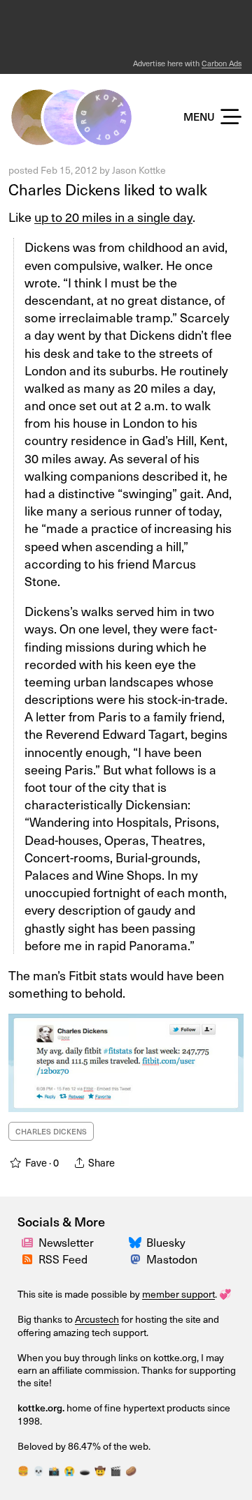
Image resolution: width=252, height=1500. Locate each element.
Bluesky (166, 1241)
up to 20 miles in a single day (113, 216)
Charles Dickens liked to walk (107, 188)
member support (178, 1294)
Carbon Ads (221, 63)
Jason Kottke (139, 170)
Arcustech (97, 1319)
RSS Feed (63, 1258)
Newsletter (66, 1241)
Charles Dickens (51, 1131)
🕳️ (84, 1470)
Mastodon (171, 1258)
